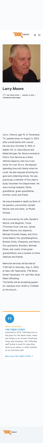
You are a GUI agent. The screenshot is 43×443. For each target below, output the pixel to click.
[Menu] (39, 35)
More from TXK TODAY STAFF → (19, 356)
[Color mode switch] (35, 35)
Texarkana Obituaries (12, 98)
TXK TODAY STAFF (15, 329)
